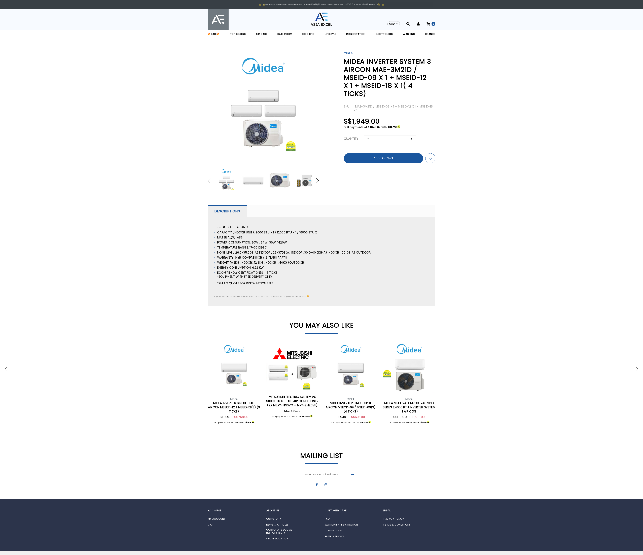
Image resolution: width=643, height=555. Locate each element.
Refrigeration (356, 34)
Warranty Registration (341, 524)
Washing (409, 34)
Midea (348, 53)
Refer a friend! (334, 536)
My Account (217, 518)
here (304, 296)
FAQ (327, 518)
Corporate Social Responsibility (279, 531)
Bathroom (284, 34)
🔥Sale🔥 (214, 34)
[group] (226, 180)
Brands (430, 34)
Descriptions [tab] (227, 211)
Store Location (277, 538)
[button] (211, 180)
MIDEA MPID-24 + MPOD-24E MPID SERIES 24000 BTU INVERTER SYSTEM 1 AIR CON (409, 407)
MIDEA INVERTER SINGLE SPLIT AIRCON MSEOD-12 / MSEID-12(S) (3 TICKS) (234, 407)
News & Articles (277, 524)
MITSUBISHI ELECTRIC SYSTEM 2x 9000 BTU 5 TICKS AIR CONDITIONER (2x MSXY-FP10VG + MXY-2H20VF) (292, 401)
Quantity (351, 138)
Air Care (261, 34)
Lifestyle (330, 34)
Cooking (308, 34)
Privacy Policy (393, 518)
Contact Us (333, 530)
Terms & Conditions (397, 524)
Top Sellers (238, 34)
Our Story (273, 518)
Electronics (384, 34)
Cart (211, 524)
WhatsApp (278, 296)
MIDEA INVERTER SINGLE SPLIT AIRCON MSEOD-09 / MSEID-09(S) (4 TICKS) (351, 407)
